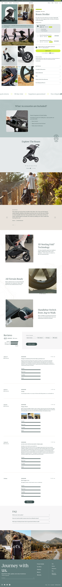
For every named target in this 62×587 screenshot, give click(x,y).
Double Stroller (16, 2)
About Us (30, 557)
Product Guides (40, 563)
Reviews (53, 566)
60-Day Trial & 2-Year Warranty (42, 79)
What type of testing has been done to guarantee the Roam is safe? (25, 521)
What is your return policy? (17, 514)
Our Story (39, 566)
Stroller (10, 2)
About (49, 2)
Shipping (39, 569)
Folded (34, 168)
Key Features (38, 66)
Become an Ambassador (54, 574)
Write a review (31, 344)
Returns (38, 572)
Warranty (39, 574)
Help (52, 2)
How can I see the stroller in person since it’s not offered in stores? (25, 518)
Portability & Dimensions (40, 69)
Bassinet (6, 2)
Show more (29, 501)
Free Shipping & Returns (40, 82)
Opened (27, 168)
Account (56, 2)
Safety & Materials (39, 72)
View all (16, 345)
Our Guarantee (38, 60)
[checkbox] (55, 337)
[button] (24, 416)
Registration (54, 568)
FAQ (36, 76)
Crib (2, 2)
